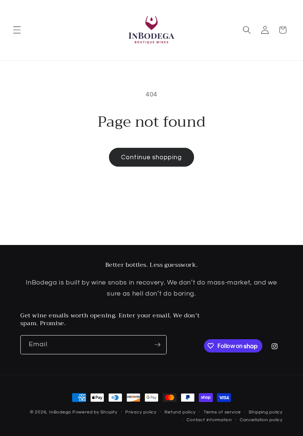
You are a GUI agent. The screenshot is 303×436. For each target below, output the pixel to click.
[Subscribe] (157, 344)
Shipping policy (266, 412)
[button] (17, 30)
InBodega (60, 412)
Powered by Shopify (95, 412)
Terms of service (222, 412)
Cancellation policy (261, 420)
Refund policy (179, 412)
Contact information (209, 420)
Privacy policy (141, 412)
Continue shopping (151, 157)
